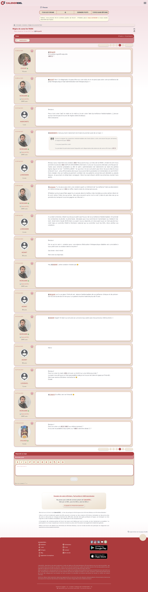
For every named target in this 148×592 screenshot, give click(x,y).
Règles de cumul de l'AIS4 (23, 29)
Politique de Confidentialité (82, 586)
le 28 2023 (19, 50)
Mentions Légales (61, 586)
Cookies (71, 586)
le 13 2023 (19, 239)
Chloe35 (24, 440)
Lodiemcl (24, 383)
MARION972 (24, 121)
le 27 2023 (19, 369)
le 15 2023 (19, 346)
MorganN (24, 96)
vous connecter (93, 18)
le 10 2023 (19, 108)
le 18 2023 (19, 161)
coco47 (24, 68)
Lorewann (24, 175)
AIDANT (24, 252)
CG (67, 586)
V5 (91, 586)
